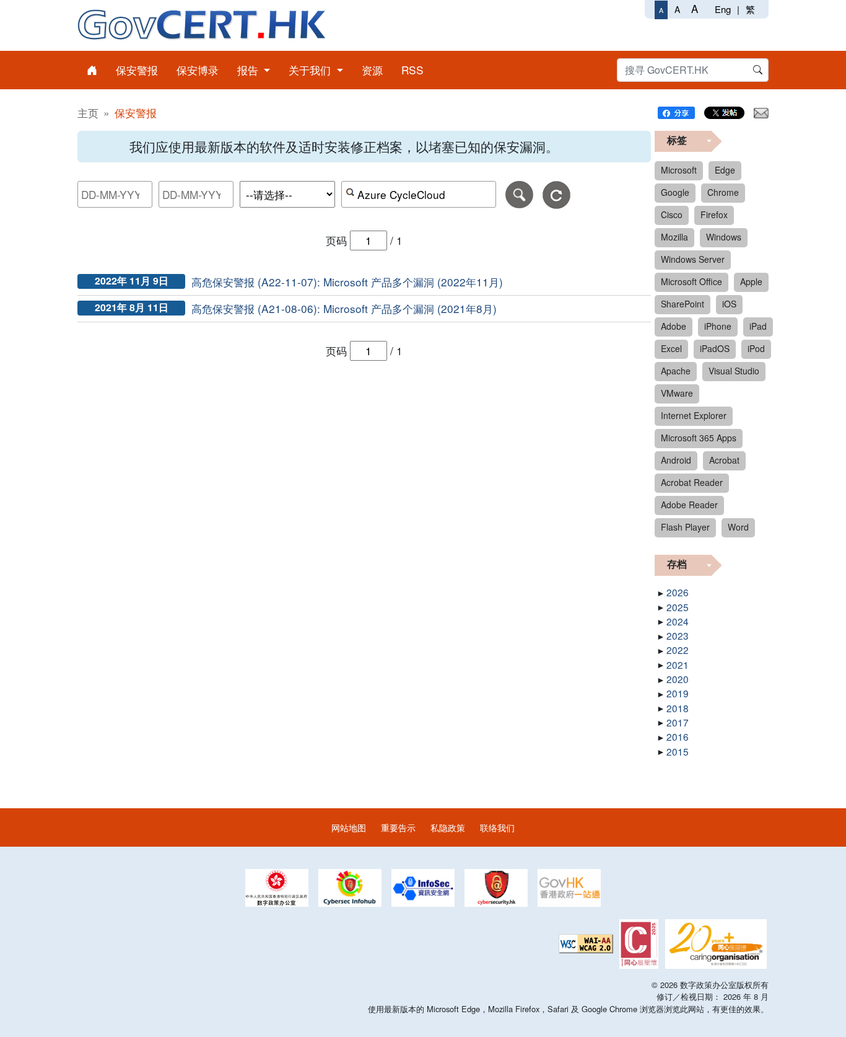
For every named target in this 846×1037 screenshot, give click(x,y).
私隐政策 (447, 827)
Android (676, 460)
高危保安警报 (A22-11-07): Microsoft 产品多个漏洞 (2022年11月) (347, 281)
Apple (751, 281)
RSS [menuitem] (412, 69)
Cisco (671, 214)
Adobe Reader (689, 504)
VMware (677, 393)
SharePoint (682, 304)
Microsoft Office (691, 281)
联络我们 (497, 827)
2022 (677, 649)
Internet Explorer (693, 415)
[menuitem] (92, 70)
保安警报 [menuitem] (137, 69)
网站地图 (348, 827)
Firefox (714, 214)
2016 (677, 736)
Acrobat (724, 460)
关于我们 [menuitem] (311, 69)
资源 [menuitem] (372, 69)
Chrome (723, 192)
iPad (758, 326)
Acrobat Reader (692, 482)
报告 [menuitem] (249, 69)
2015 (677, 751)
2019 (677, 693)
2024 (677, 621)
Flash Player (685, 527)
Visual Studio (734, 370)
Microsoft (679, 170)
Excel (671, 348)
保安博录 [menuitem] (198, 69)
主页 (87, 112)
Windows (723, 237)
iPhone (717, 326)
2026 (677, 592)
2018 (677, 708)
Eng (723, 8)
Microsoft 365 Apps (698, 437)
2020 (677, 679)
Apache (676, 370)
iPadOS (715, 348)
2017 (677, 722)
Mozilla (674, 237)
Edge (725, 170)
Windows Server (693, 259)
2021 (677, 664)
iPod (756, 348)
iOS (729, 304)
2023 (677, 635)
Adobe (673, 326)
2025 (677, 607)
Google (675, 192)
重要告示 (398, 827)
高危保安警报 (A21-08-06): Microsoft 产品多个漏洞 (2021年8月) (344, 308)
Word (738, 527)
